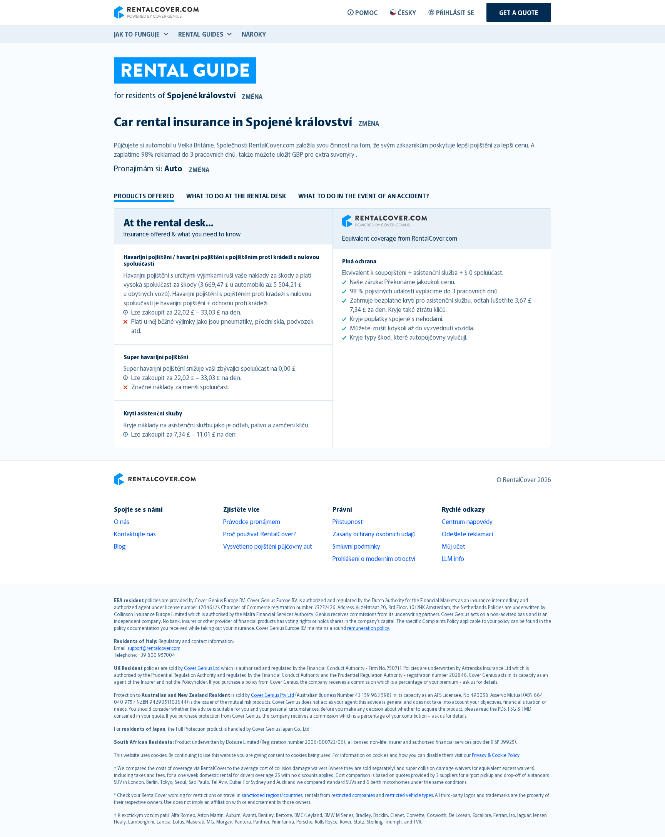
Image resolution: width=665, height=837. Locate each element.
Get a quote (518, 12)
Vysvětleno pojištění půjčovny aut (267, 546)
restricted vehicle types (409, 795)
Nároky (254, 34)
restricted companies (353, 795)
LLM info (453, 558)
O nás (121, 521)
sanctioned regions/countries (272, 795)
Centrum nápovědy (467, 521)
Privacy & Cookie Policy (496, 755)
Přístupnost (347, 521)
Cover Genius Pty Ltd (272, 694)
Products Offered (144, 195)
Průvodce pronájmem (251, 521)
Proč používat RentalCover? (259, 533)
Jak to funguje (137, 34)
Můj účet (453, 546)
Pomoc (366, 12)
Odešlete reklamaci (467, 533)
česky (407, 12)
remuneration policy (368, 627)
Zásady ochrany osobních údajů (374, 533)
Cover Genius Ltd (202, 668)
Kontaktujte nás (135, 533)
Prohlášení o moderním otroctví (373, 558)
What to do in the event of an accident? (363, 195)
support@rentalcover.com (153, 647)
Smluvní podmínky (356, 546)
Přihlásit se (455, 12)
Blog (120, 546)
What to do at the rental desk (236, 195)
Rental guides (200, 34)
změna (252, 96)
